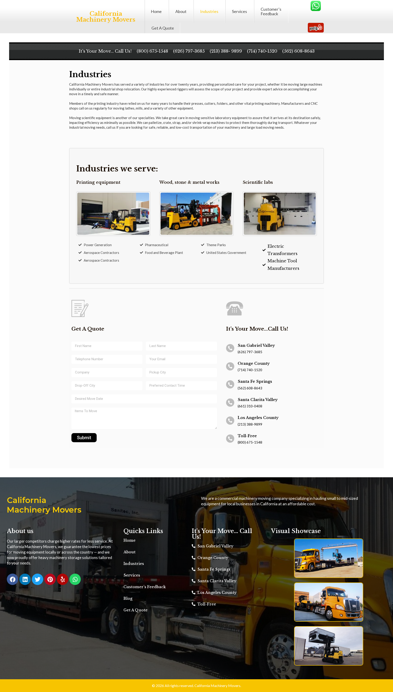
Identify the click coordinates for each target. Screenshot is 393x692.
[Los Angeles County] (230, 420)
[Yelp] (62, 579)
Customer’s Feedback (271, 11)
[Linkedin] (25, 579)
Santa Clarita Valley (258, 399)
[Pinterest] (50, 579)
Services (239, 11)
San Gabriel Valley (256, 345)
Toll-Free (247, 436)
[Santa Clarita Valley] (230, 402)
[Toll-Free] (230, 438)
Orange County (254, 363)
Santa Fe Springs (255, 381)
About (180, 11)
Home (156, 11)
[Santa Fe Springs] (230, 384)
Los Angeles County (258, 417)
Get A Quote (162, 28)
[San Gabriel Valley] (230, 348)
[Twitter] (37, 579)
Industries (209, 11)
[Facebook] (12, 579)
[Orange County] (230, 366)
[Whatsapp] (75, 579)
